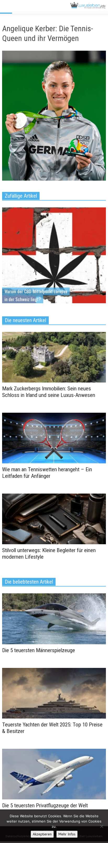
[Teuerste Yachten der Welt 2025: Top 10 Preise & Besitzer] (54, 692)
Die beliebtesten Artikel (29, 582)
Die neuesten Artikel (25, 320)
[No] (101, 826)
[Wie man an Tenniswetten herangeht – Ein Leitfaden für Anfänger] (54, 437)
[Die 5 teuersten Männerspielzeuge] (54, 618)
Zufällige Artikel (21, 196)
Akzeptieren (42, 834)
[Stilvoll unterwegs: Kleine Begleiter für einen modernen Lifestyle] (54, 518)
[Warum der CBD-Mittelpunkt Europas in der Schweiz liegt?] (54, 271)
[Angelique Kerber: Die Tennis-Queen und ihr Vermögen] (54, 116)
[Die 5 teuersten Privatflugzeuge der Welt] (54, 773)
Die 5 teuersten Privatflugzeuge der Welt (45, 805)
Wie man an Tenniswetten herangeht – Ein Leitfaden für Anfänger (47, 472)
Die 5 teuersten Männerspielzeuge (38, 650)
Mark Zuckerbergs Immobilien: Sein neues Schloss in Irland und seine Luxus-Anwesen (48, 391)
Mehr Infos (66, 834)
